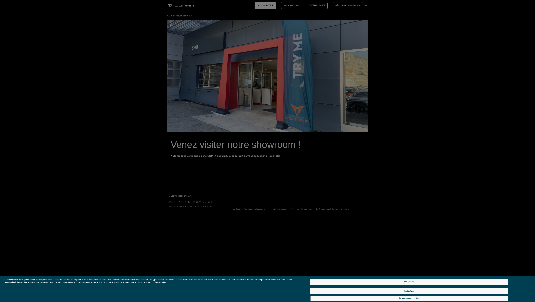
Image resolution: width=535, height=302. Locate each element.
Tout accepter (409, 282)
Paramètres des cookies (409, 298)
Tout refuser (409, 291)
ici (115, 282)
